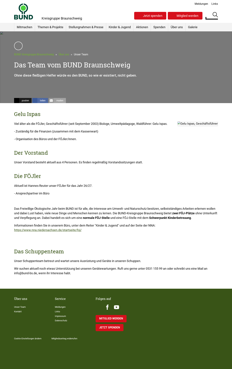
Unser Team (20, 307)
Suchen (215, 15)
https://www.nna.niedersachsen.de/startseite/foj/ (48, 230)
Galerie (193, 27)
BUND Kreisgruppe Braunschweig (34, 54)
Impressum (60, 316)
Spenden (159, 27)
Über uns (177, 27)
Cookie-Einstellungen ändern (27, 338)
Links (214, 3)
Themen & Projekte (50, 27)
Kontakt (18, 311)
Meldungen (201, 3)
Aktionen (142, 27)
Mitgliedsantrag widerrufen (64, 338)
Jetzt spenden (152, 15)
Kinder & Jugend (120, 27)
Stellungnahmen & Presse (86, 27)
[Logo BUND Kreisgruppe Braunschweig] (23, 11)
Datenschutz (61, 320)
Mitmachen (24, 27)
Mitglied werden (187, 15)
